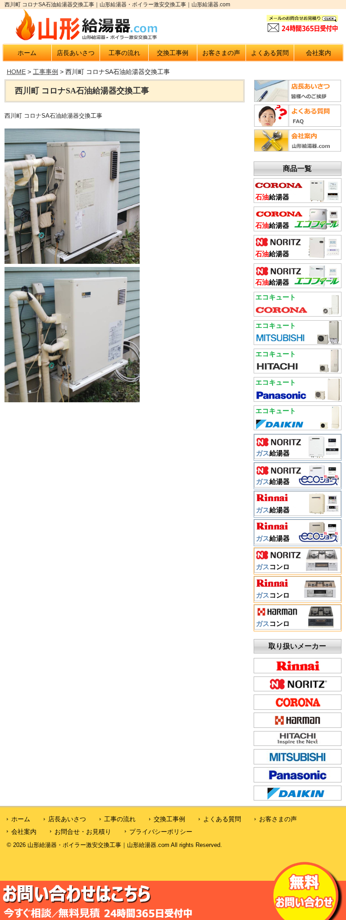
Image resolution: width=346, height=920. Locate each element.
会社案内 (318, 52)
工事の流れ (124, 52)
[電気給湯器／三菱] (297, 342)
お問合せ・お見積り (83, 831)
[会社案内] (297, 149)
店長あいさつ (76, 52)
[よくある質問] (297, 124)
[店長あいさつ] (297, 99)
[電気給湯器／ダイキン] (297, 427)
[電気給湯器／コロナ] (297, 313)
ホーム (27, 52)
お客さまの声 (221, 52)
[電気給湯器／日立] (297, 370)
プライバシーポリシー (160, 831)
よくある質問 (270, 52)
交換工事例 (172, 52)
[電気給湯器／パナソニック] (297, 399)
